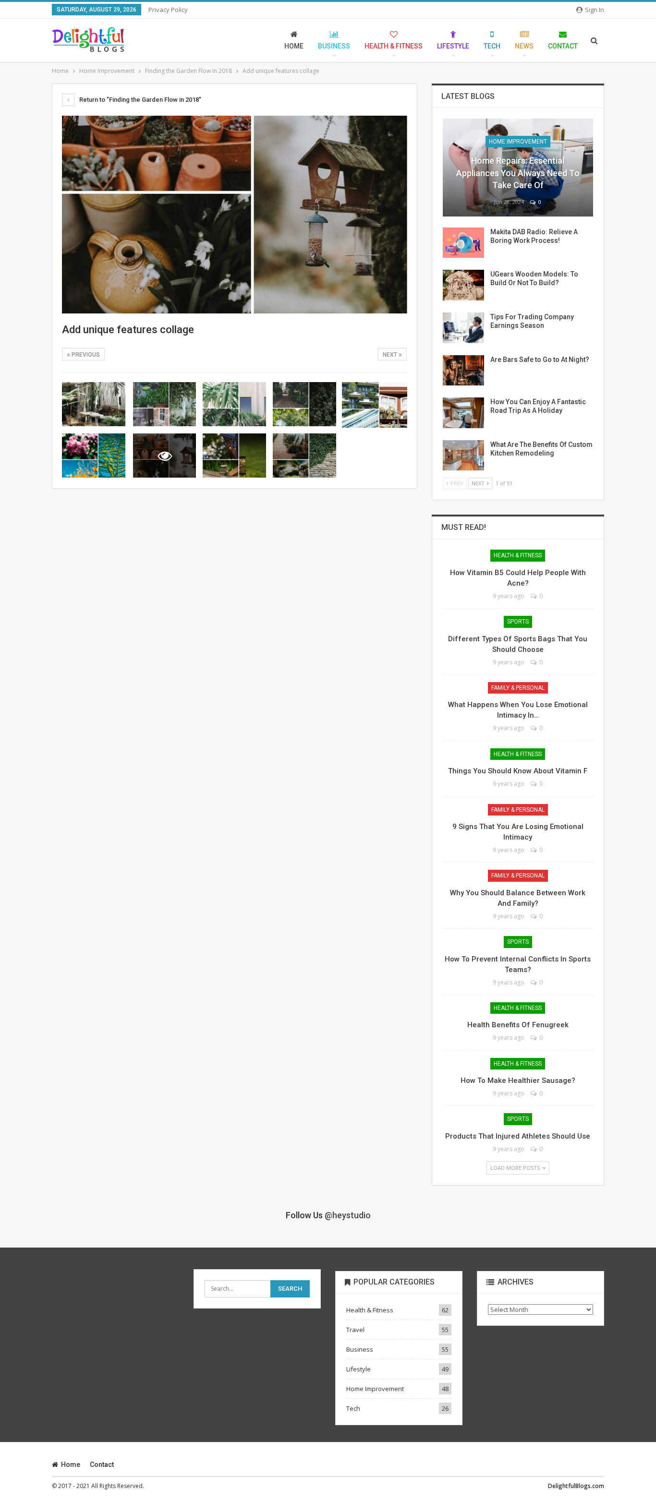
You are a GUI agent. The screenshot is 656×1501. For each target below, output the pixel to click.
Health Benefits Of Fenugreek (518, 1025)
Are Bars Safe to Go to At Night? (539, 359)
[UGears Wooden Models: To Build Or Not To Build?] (463, 285)
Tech (492, 46)
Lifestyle (453, 46)
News (524, 46)
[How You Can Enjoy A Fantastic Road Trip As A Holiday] (463, 412)
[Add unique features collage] (93, 404)
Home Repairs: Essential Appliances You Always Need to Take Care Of (518, 173)
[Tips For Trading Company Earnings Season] (463, 327)
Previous (85, 354)
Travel (355, 1329)
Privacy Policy (168, 9)
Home (294, 46)
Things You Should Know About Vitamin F (517, 771)
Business (334, 46)
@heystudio (348, 1215)
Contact (563, 46)
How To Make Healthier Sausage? (518, 1080)
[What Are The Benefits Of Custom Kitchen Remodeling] (463, 455)
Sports (518, 621)
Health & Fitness (393, 46)
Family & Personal (518, 687)
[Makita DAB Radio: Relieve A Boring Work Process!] (463, 243)
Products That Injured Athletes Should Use (517, 1136)
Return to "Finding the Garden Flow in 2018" (139, 99)
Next (391, 354)
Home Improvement (518, 141)
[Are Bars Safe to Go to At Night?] (463, 370)
